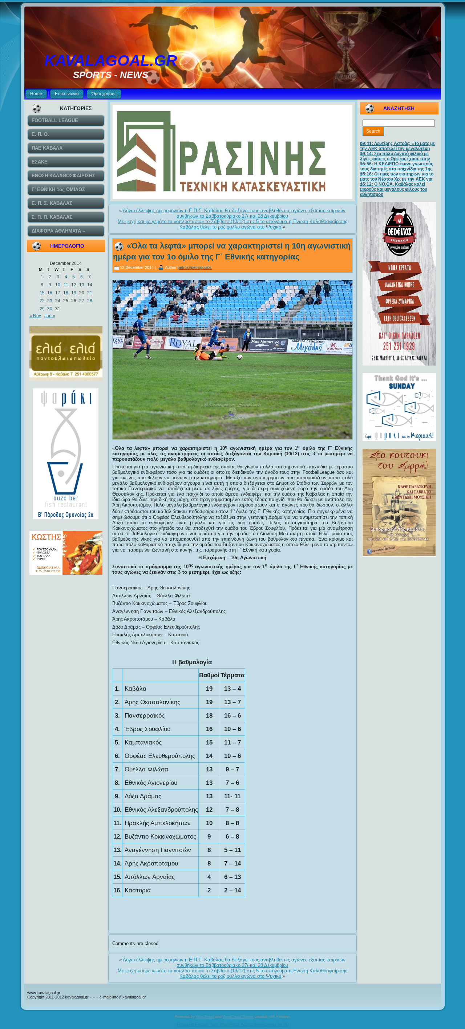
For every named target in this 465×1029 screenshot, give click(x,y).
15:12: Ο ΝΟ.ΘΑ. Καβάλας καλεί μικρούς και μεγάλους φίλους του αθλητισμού (393, 189)
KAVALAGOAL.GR (110, 60)
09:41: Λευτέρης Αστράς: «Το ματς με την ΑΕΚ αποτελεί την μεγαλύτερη (397, 146)
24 (57, 300)
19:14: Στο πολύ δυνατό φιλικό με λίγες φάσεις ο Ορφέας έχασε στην (395, 156)
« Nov (35, 315)
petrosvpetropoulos (195, 267)
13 (81, 284)
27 (81, 300)
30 (49, 308)
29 (42, 308)
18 (65, 292)
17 (57, 292)
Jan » (49, 315)
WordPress (205, 1016)
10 (57, 284)
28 (89, 300)
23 (49, 300)
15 (42, 292)
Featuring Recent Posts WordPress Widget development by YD (232, 1024)
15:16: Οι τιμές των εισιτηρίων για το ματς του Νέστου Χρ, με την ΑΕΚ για (396, 177)
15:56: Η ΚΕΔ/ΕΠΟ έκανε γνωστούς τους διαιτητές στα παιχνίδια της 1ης (396, 166)
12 (73, 284)
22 (42, 300)
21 (89, 292)
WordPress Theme (238, 1016)
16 (49, 292)
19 (73, 292)
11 (66, 284)
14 (89, 284)
